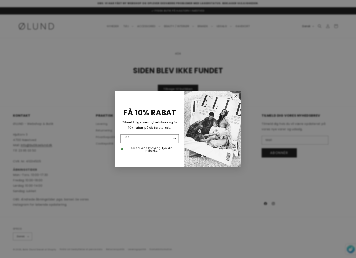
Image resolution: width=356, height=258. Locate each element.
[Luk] (236, 96)
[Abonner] (174, 138)
